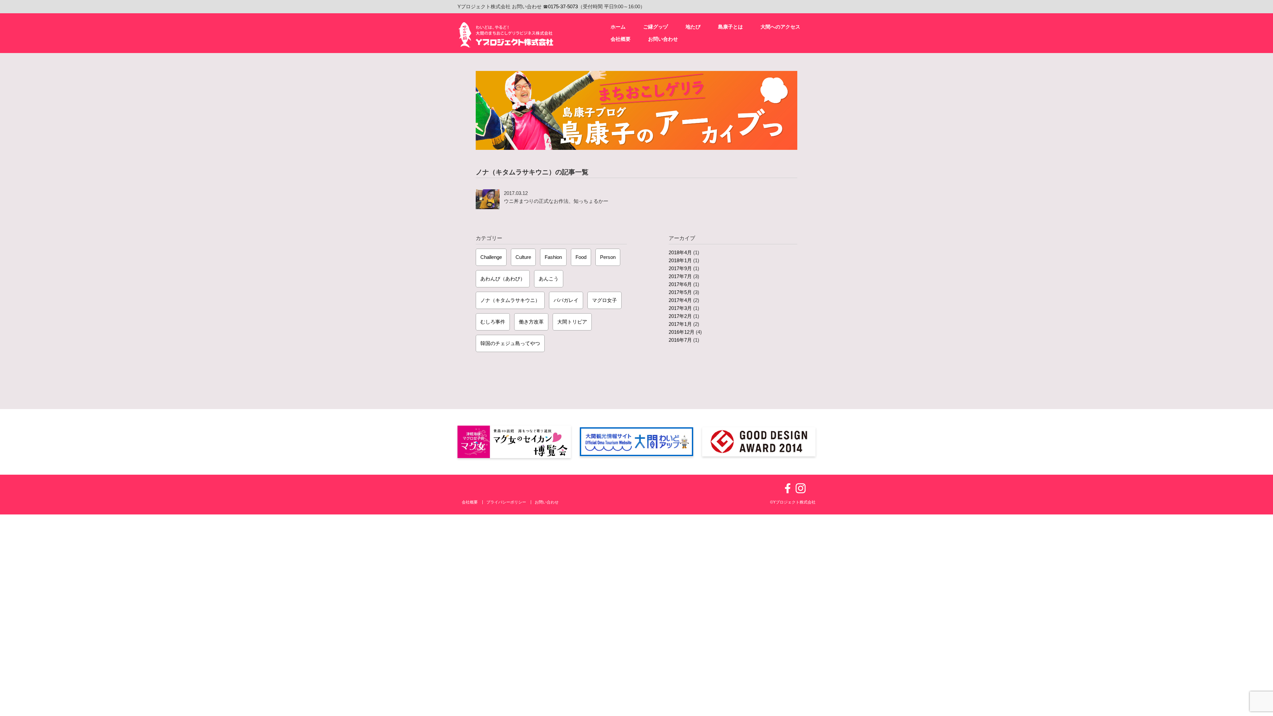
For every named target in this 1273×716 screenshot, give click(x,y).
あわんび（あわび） (502, 278)
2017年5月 (680, 292)
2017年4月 (680, 300)
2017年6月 (680, 284)
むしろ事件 (492, 322)
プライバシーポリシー (506, 502)
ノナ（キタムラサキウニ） (510, 300)
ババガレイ (566, 300)
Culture (523, 257)
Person (608, 257)
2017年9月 (680, 268)
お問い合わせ (547, 502)
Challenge (491, 257)
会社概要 (470, 502)
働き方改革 (531, 322)
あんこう (549, 278)
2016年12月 (682, 332)
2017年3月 (680, 308)
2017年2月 (680, 316)
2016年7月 (680, 340)
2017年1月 (680, 324)
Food (581, 257)
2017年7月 (680, 276)
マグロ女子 (604, 300)
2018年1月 (680, 260)
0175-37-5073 (563, 6)
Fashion (553, 257)
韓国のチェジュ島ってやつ (510, 343)
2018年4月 (680, 252)
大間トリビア (572, 322)
